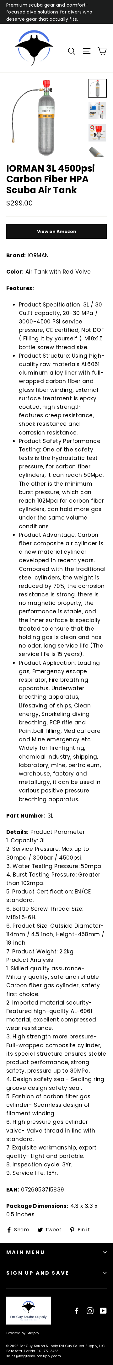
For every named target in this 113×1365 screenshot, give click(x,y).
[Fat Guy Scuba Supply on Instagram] (90, 1310)
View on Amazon (56, 231)
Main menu (25, 1252)
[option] (45, 118)
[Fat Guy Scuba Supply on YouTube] (103, 1310)
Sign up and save (37, 1273)
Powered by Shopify (23, 1333)
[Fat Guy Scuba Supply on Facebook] (76, 1310)
